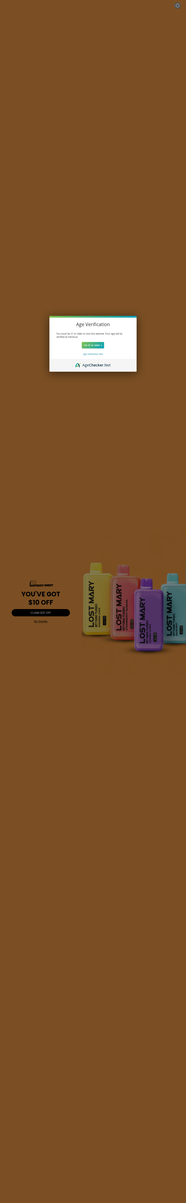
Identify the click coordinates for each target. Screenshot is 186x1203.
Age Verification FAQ (93, 354)
